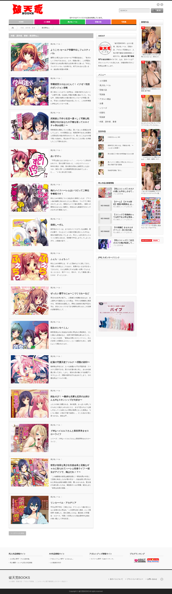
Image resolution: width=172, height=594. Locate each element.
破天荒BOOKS (19, 577)
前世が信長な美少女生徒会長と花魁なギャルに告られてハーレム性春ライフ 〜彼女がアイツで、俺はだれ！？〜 (70, 468)
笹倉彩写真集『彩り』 (115, 170)
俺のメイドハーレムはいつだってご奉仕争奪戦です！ (70, 192)
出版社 (102, 112)
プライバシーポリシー (135, 579)
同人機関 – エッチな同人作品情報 (21, 562)
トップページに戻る (17, 533)
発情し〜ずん (57, 225)
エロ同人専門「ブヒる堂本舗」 (20, 559)
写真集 (123, 22)
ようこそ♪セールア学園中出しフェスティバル (70, 51)
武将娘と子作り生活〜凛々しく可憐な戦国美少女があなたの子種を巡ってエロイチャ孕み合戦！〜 (70, 122)
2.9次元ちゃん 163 (114, 137)
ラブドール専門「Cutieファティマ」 (103, 559)
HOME (21, 22)
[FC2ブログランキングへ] (153, 562)
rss (158, 4)
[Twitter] (161, 579)
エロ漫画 (47, 22)
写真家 (102, 117)
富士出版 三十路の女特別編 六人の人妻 (121, 154)
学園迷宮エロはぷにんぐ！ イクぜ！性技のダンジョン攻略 (70, 86)
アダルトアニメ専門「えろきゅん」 (62, 559)
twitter (161, 4)
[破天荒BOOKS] (28, 13)
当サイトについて (116, 579)
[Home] (13, 27)
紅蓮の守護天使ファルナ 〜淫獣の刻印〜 (70, 362)
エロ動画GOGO (55, 562)
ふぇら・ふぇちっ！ (60, 259)
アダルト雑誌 (105, 99)
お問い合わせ (152, 579)
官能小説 (98, 22)
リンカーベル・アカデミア (63, 503)
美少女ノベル (72, 22)
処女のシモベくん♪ (60, 328)
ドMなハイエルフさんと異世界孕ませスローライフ (70, 432)
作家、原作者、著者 (107, 122)
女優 (101, 103)
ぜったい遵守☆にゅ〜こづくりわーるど (70, 293)
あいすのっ (56, 156)
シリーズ (103, 108)
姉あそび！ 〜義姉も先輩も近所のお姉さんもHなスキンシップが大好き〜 (70, 398)
